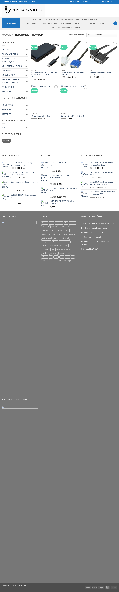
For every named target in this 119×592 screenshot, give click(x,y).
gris (61, 245)
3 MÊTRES (6, 114)
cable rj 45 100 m (69, 234)
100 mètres (46, 234)
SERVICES (101, 23)
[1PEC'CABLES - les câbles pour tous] (42, 10)
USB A (52, 261)
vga (69, 261)
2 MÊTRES (6, 110)
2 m (66, 223)
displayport (54, 245)
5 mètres (45, 230)
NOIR (4, 128)
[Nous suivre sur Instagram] (53, 2)
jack (52, 249)
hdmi (66, 245)
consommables (65, 242)
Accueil (6, 35)
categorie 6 (65, 238)
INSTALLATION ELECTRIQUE (85, 23)
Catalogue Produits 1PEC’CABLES (67, 27)
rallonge (44, 257)
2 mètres (73, 223)
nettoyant (62, 253)
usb (73, 257)
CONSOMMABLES (65, 23)
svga (61, 257)
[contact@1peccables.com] (107, 10)
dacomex (45, 245)
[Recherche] (115, 23)
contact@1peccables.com (17, 400)
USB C (59, 261)
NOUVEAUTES (93, 19)
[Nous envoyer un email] (57, 2)
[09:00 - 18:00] (112, 10)
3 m (47, 227)
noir (69, 253)
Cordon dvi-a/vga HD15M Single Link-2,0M (72, 74)
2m (43, 227)
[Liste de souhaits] (96, 2)
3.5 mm (61, 227)
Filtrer (6, 141)
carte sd (56, 238)
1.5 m (51, 223)
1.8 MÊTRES (7, 105)
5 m (68, 227)
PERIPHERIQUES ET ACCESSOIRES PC (42, 23)
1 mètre (44, 223)
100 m (67, 230)
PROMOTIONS (81, 19)
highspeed (45, 249)
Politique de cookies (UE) (91, 237)
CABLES (54, 19)
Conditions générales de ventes (94, 228)
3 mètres (54, 227)
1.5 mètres (59, 223)
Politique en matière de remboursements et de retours (98, 243)
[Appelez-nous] (60, 2)
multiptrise (53, 253)
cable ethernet (56, 234)
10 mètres (59, 230)
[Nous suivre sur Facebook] (51, 2)
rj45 (51, 257)
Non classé (6, 71)
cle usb (55, 242)
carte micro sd (47, 238)
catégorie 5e (46, 242)
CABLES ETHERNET (67, 19)
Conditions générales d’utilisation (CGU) (97, 223)
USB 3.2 (45, 261)
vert (65, 261)
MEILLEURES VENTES (41, 19)
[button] (78, 2)
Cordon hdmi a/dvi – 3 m (40, 116)
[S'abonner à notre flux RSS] (62, 2)
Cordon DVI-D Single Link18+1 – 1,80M (102, 74)
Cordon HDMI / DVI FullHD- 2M (72, 116)
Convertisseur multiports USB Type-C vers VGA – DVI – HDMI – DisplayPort (44, 75)
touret (67, 257)
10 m (52, 230)
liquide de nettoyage (63, 249)
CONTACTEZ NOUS (90, 249)
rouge (56, 257)
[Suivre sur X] (55, 2)
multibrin (45, 253)
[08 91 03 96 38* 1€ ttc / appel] (116, 10)
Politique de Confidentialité (92, 232)
